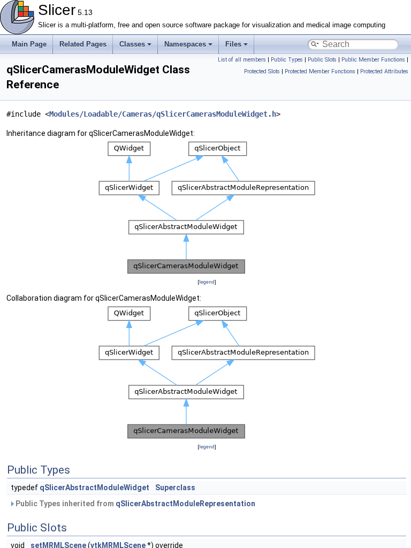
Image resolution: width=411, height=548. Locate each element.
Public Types (287, 59)
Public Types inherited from (134, 503)
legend (207, 282)
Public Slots (322, 59)
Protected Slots (262, 71)
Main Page (29, 44)
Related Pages (82, 44)
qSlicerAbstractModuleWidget (94, 487)
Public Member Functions (373, 59)
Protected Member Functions (320, 71)
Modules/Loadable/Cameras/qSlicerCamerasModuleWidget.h (162, 114)
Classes (132, 44)
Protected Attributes (384, 71)
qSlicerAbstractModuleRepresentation (185, 503)
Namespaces (185, 44)
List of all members (242, 59)
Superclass (175, 487)
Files (233, 44)
